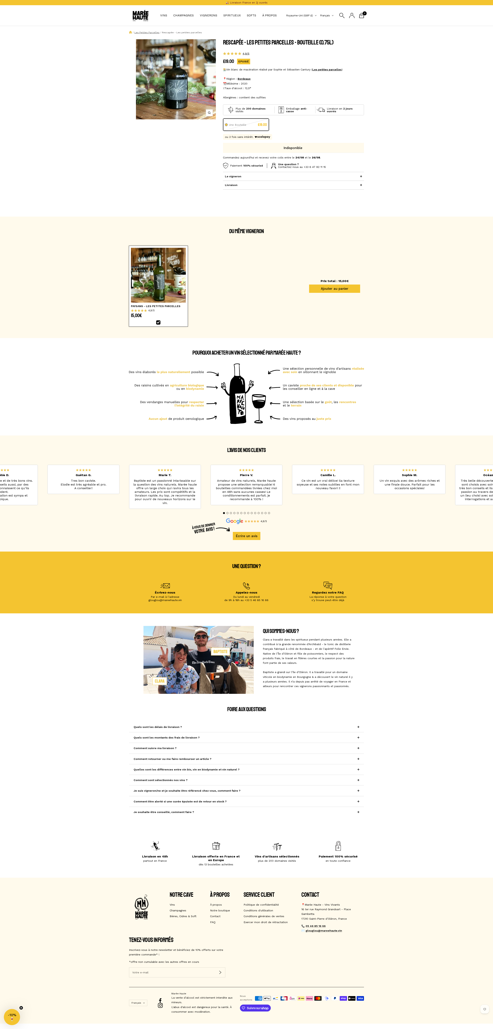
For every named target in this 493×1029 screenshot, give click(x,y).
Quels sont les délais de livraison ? (158, 726)
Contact (215, 916)
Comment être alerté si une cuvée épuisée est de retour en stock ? (180, 801)
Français (325, 15)
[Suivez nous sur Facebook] (160, 1000)
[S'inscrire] (220, 972)
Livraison (231, 185)
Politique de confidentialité (261, 904)
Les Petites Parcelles (146, 32)
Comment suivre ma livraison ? (155, 748)
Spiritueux (232, 15)
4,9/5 (246, 53)
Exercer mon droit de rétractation (266, 922)
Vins (163, 15)
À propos (269, 15)
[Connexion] (352, 15)
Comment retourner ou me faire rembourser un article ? (172, 758)
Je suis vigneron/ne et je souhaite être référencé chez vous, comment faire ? (187, 790)
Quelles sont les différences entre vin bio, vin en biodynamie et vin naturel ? (187, 769)
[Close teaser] (21, 1008)
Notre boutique (220, 910)
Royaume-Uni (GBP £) (299, 15)
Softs (251, 15)
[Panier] (361, 15)
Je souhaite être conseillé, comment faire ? (164, 812)
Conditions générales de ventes (264, 916)
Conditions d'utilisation (258, 910)
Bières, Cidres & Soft (183, 916)
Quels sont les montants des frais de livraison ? (167, 737)
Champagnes (183, 15)
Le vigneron (233, 176)
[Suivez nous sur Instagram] (160, 1005)
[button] (224, 513)
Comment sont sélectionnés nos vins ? (161, 780)
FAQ (212, 922)
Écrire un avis (246, 536)
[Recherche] (342, 15)
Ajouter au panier (334, 289)
